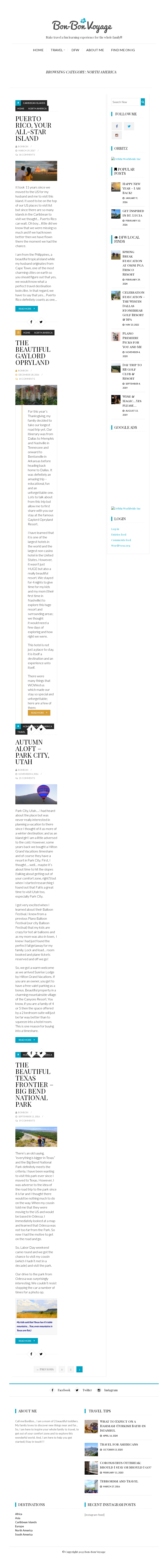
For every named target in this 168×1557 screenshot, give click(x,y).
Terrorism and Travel (119, 1481)
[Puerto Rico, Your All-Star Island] (36, 171)
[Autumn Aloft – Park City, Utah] (36, 794)
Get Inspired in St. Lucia (133, 213)
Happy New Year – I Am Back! (132, 188)
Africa (18, 1514)
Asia (17, 1518)
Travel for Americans (119, 1444)
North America (37, 108)
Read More (25, 308)
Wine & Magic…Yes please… (132, 400)
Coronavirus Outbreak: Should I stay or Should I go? (125, 1465)
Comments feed (121, 540)
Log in (115, 529)
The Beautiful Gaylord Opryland (32, 352)
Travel (57, 50)
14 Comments (27, 378)
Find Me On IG (123, 50)
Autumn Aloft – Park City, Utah (32, 751)
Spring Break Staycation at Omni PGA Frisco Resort (133, 263)
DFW (75, 50)
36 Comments (27, 154)
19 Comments (27, 1120)
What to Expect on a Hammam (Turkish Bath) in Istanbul (123, 1425)
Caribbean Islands (34, 103)
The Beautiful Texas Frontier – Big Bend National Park (34, 1084)
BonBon (23, 146)
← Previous (45, 1369)
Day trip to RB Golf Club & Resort (132, 371)
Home (38, 50)
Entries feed (118, 534)
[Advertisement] (139, 469)
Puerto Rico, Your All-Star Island (33, 128)
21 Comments (27, 778)
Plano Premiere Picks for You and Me (132, 340)
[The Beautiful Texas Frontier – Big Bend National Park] (36, 1137)
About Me (95, 50)
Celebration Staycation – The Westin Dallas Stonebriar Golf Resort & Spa (134, 305)
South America (24, 1534)
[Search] (143, 102)
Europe (19, 1526)
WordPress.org (120, 545)
